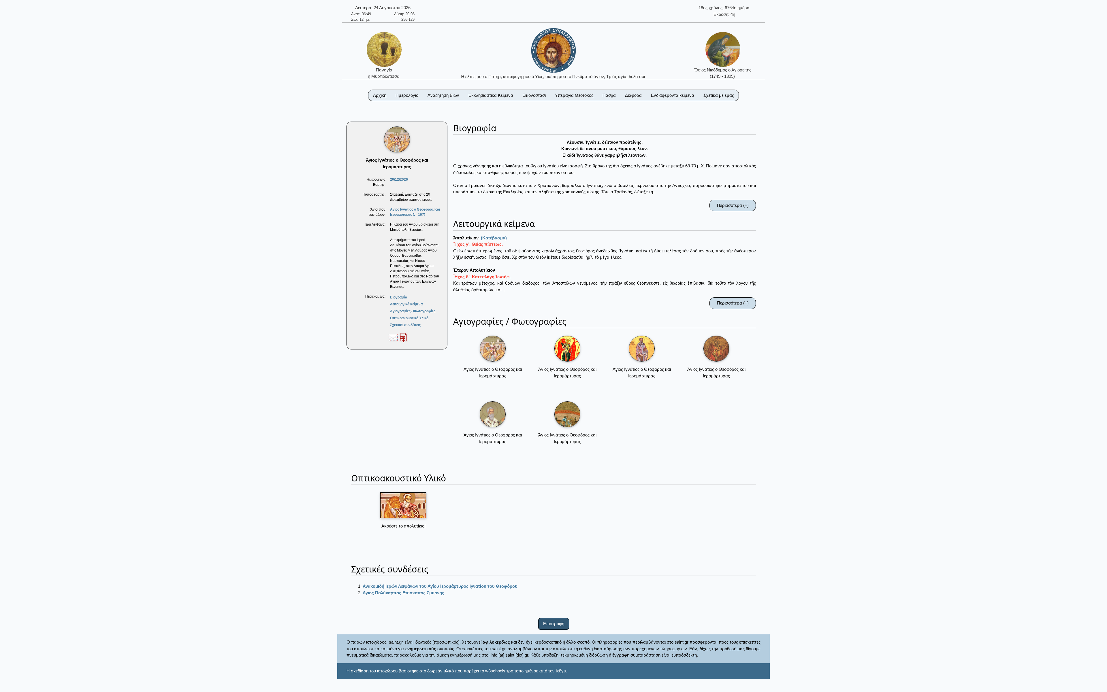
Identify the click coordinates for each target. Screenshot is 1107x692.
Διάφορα (633, 95)
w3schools (495, 670)
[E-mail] (393, 337)
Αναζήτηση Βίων (443, 95)
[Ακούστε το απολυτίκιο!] (403, 505)
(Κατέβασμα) (494, 237)
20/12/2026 (399, 179)
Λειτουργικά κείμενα (406, 304)
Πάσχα (609, 95)
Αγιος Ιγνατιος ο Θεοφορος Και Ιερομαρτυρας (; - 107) (415, 212)
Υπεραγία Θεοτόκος (574, 95)
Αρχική (379, 95)
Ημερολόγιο (407, 95)
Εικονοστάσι (534, 95)
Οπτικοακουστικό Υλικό (409, 318)
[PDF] (403, 337)
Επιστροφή (553, 623)
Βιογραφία (398, 297)
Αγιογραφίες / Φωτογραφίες (412, 311)
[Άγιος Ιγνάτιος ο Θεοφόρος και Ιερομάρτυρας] (493, 349)
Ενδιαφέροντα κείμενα (672, 95)
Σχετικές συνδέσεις (405, 325)
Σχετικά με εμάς (718, 95)
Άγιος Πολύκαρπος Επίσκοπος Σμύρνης (403, 592)
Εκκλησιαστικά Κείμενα (490, 95)
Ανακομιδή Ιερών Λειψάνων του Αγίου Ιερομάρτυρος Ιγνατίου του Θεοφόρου (440, 586)
